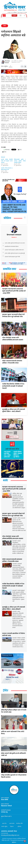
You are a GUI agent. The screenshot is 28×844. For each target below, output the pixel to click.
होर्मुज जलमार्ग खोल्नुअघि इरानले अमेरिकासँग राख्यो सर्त (13, 754)
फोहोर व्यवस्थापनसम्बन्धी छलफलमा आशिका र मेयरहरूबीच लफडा (12, 362)
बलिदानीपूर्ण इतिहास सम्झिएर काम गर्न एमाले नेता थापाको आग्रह (13, 711)
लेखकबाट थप (14, 237)
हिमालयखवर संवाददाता (7, 62)
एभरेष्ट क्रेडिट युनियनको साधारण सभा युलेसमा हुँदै (15, 253)
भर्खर (5, 480)
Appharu (14, 842)
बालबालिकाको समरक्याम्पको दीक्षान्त (11, 246)
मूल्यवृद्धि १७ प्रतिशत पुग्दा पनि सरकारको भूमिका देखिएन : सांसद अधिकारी (13, 410)
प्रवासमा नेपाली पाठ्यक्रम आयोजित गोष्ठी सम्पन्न (14, 250)
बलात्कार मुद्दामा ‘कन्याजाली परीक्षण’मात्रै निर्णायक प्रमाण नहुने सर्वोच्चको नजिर (13, 315)
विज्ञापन (12, 826)
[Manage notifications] (25, 841)
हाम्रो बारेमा (11, 823)
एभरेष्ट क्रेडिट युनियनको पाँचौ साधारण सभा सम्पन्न (15, 243)
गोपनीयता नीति (19, 823)
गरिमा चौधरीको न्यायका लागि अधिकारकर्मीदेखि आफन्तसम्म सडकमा (12, 338)
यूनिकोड (19, 826)
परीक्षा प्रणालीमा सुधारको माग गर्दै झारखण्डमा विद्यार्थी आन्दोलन (13, 776)
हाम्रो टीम (4, 823)
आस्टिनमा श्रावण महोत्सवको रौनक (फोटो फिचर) (12, 732)
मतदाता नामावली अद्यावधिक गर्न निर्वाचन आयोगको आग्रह (13, 634)
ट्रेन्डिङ (5, 691)
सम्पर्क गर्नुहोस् (4, 826)
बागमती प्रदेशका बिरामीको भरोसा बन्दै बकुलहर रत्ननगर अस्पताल (7, 161)
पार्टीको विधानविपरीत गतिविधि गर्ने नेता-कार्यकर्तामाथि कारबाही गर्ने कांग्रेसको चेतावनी (13, 386)
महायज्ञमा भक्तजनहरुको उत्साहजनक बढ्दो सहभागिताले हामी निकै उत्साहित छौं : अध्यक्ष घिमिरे (13, 291)
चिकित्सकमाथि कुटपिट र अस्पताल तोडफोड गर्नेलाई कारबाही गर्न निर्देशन (20, 161)
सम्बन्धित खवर (9, 269)
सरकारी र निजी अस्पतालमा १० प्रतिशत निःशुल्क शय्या (7, 168)
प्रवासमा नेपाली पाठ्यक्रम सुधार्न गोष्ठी (12, 256)
